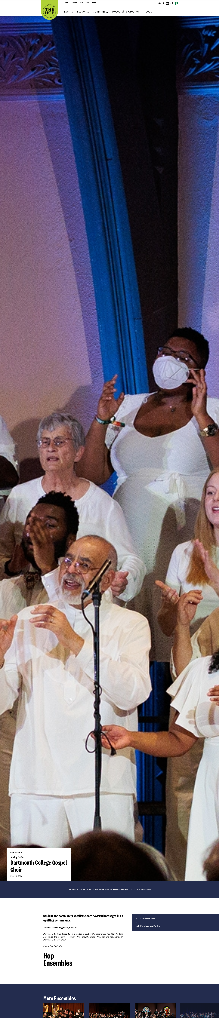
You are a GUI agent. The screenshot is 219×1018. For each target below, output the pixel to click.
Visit (66, 3)
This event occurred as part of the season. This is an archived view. (109, 889)
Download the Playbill (150, 926)
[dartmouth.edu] (176, 3)
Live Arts (74, 3)
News (94, 3)
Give (87, 3)
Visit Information (147, 918)
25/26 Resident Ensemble (110, 889)
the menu (65, 15)
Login (159, 3)
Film (81, 3)
